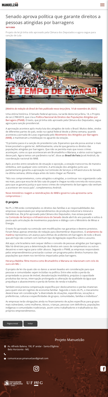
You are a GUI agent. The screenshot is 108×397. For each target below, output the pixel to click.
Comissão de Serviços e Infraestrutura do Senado (35, 217)
